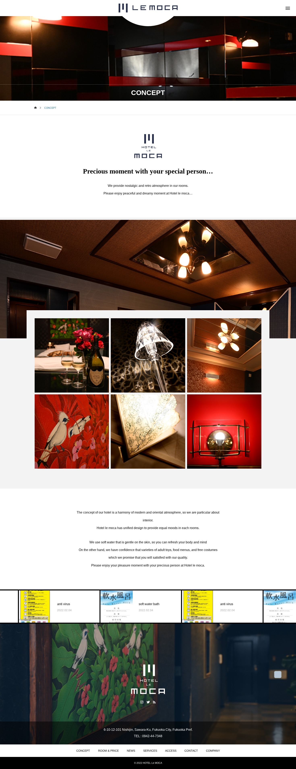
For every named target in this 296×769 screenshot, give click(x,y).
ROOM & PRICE (108, 750)
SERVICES (150, 750)
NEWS (131, 750)
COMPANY (213, 750)
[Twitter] (148, 702)
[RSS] (154, 702)
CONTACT (191, 750)
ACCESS (170, 750)
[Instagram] (142, 702)
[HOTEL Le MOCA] (148, 8)
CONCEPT (83, 750)
